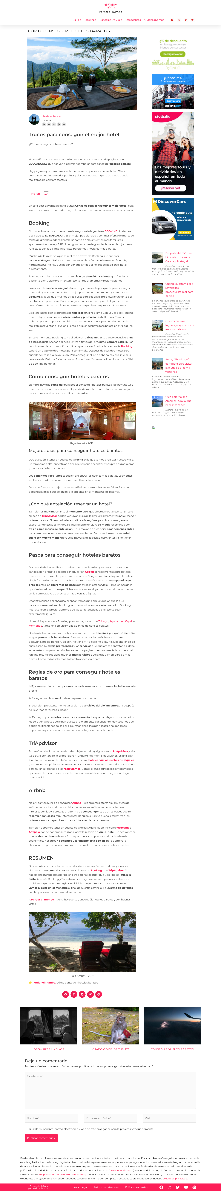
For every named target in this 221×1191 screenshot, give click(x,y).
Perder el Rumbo (42, 899)
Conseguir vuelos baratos (172, 1049)
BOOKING (111, 231)
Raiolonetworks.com (121, 1170)
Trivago (103, 621)
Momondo (35, 625)
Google (90, 571)
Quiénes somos (154, 19)
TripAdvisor (116, 870)
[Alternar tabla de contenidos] (44, 193)
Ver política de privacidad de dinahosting (62, 1174)
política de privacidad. (175, 1178)
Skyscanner (116, 621)
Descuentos (133, 19)
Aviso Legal (80, 1187)
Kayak (129, 621)
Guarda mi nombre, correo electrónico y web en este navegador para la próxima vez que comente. (91, 1128)
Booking (126, 346)
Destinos (90, 19)
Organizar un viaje (49, 1049)
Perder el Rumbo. (44, 982)
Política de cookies (136, 1187)
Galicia (76, 19)
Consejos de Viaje (111, 19)
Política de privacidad (106, 1187)
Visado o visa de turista (110, 1049)
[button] (44, 124)
